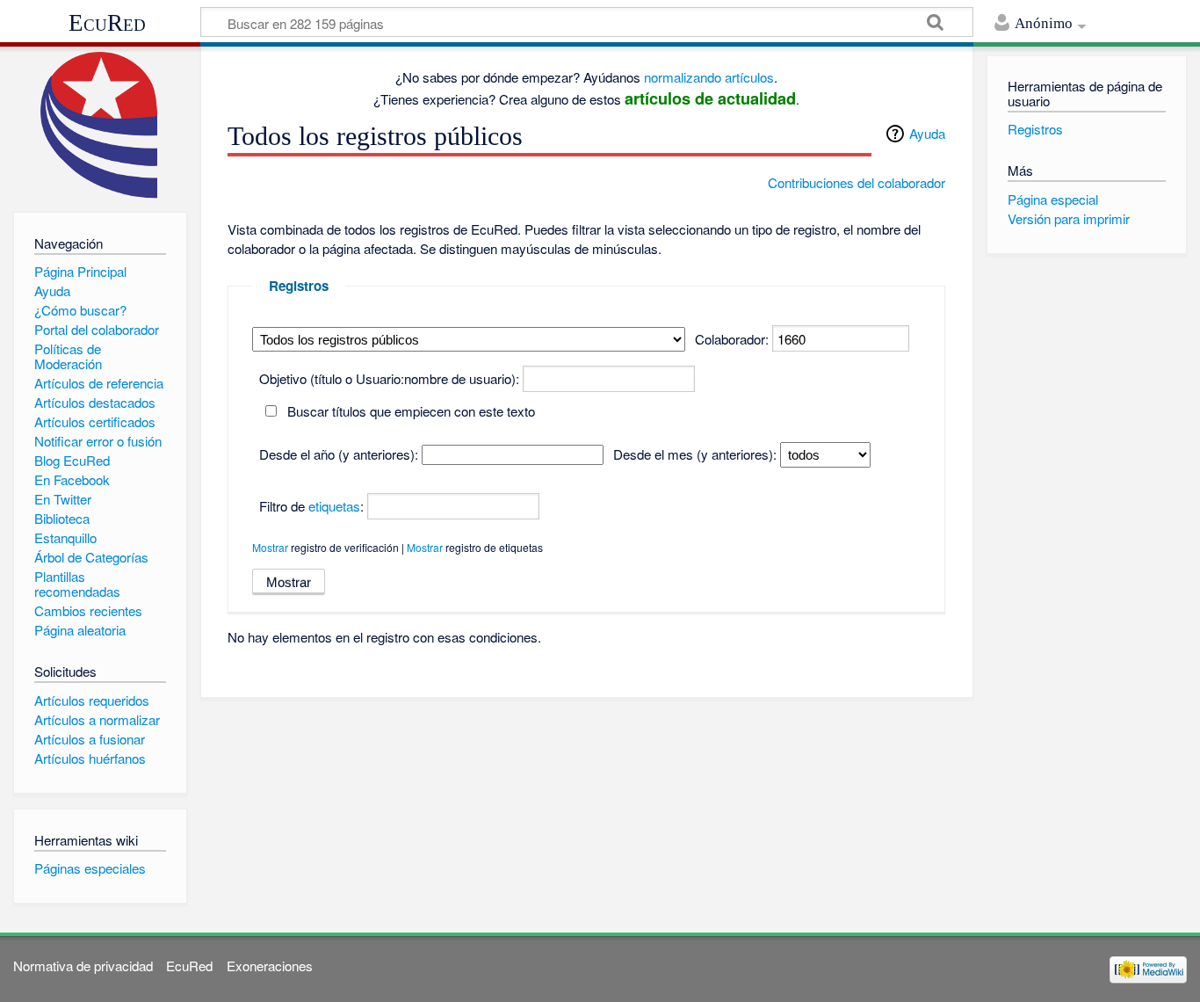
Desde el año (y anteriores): (338, 454)
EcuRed (107, 23)
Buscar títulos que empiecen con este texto (411, 411)
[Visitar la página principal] (99, 125)
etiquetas (334, 506)
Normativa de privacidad (83, 965)
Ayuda (927, 133)
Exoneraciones (270, 965)
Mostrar (270, 547)
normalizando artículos (709, 77)
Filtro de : (311, 506)
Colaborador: (732, 339)
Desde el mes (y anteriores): (695, 454)
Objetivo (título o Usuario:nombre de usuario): (389, 378)
